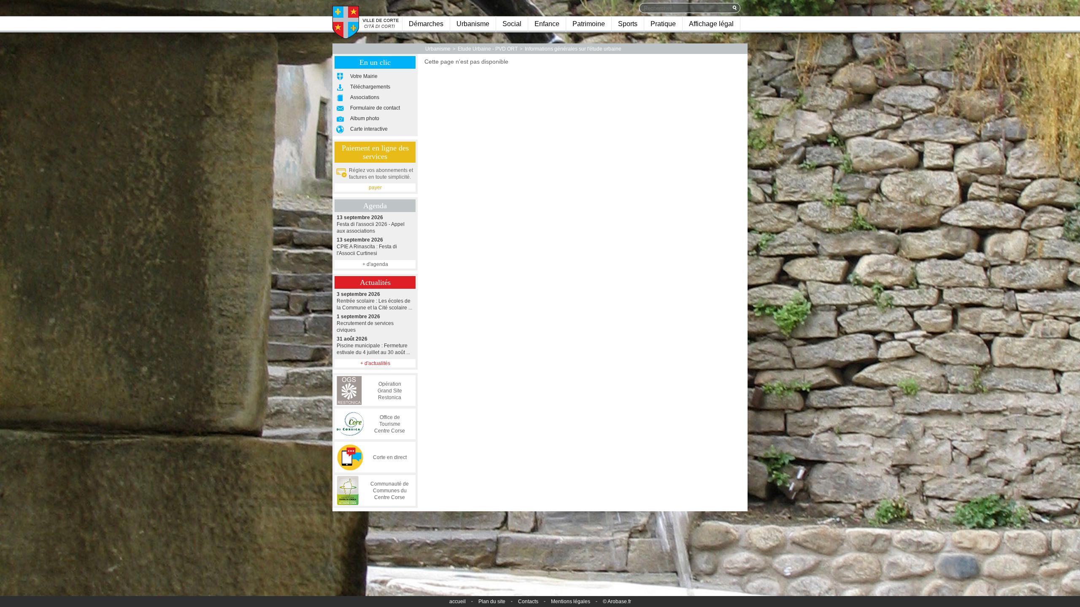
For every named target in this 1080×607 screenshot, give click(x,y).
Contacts (528, 601)
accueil (457, 601)
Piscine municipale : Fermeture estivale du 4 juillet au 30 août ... (373, 345)
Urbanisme (472, 23)
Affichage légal (711, 23)
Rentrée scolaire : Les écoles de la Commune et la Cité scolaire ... (374, 301)
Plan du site (491, 601)
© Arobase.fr (617, 601)
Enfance (547, 23)
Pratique (663, 23)
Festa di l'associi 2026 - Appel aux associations (371, 224)
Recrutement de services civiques (365, 323)
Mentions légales (570, 601)
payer (375, 188)
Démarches (426, 23)
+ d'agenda (375, 264)
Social (511, 23)
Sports (627, 23)
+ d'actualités (375, 363)
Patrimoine (588, 23)
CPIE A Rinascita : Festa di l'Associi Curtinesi (367, 246)
